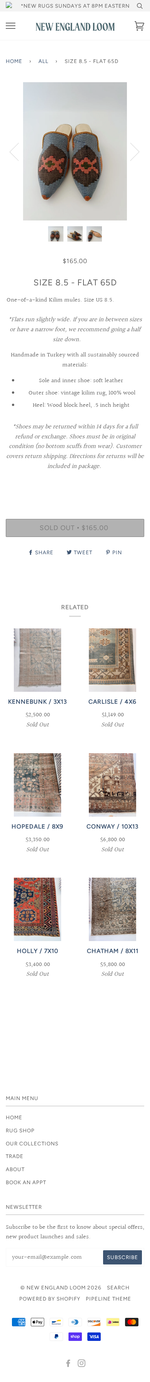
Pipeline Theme (108, 1299)
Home (14, 61)
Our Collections (32, 1143)
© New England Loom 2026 (61, 1287)
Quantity (75, 486)
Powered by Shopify (49, 1299)
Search (118, 1287)
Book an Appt (26, 1182)
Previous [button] (19, 151)
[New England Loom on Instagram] (82, 1364)
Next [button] (130, 151)
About (15, 1169)
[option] (75, 151)
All (43, 61)
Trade (14, 1156)
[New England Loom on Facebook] (68, 1364)
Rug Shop (20, 1130)
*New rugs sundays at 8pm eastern (75, 6)
